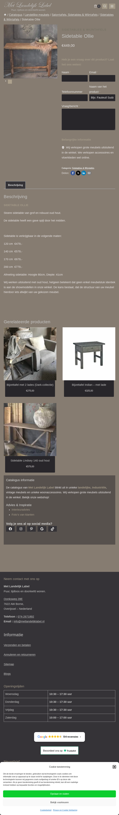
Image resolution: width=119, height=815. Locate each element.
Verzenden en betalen (17, 645)
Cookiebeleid (45, 810)
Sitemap (9, 664)
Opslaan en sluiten (59, 793)
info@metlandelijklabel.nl (29, 621)
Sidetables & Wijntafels (84, 29)
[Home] (5, 14)
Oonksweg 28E (13, 599)
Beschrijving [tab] (15, 185)
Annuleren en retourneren (19, 654)
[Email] (89, 173)
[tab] (10, 82)
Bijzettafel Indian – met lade (89, 384)
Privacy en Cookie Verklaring (65, 810)
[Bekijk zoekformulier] (104, 6)
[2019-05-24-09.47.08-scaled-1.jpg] (30, 51)
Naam (66, 72)
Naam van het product (98, 89)
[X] (78, 173)
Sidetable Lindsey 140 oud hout (30, 460)
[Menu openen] (112, 6)
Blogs (7, 673)
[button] (114, 766)
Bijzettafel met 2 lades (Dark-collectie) (30, 384)
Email (93, 72)
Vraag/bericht (71, 106)
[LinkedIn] (83, 173)
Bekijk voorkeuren (59, 802)
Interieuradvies (21, 509)
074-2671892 (26, 616)
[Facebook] (73, 173)
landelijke (84, 487)
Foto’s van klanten (23, 514)
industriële (99, 487)
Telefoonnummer (72, 91)
